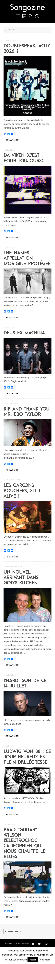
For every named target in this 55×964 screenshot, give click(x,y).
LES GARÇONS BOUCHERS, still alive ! (22, 490)
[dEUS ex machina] (27, 356)
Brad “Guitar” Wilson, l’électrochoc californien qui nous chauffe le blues (24, 843)
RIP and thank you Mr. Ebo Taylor (26, 411)
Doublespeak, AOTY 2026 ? (27, 48)
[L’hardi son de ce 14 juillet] (27, 703)
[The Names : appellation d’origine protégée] (27, 281)
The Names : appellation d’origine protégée (27, 258)
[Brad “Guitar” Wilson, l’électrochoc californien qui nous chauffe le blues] (27, 877)
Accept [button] (33, 960)
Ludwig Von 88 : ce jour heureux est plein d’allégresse (27, 756)
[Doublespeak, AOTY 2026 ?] (27, 86)
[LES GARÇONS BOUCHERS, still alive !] (27, 517)
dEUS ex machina (24, 332)
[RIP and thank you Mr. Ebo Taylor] (27, 432)
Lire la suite (11, 140)
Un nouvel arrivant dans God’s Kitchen (21, 577)
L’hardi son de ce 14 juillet (25, 683)
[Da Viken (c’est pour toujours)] (27, 190)
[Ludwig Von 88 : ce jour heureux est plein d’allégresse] (27, 780)
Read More (44, 960)
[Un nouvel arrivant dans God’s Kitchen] (27, 605)
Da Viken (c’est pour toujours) (23, 158)
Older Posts (14, 931)
